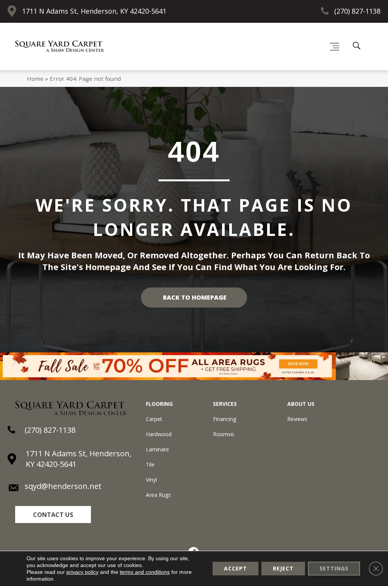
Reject (283, 568)
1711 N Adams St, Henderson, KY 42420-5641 (94, 11)
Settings (334, 568)
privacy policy (82, 572)
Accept (235, 568)
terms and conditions (145, 572)
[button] (53, 514)
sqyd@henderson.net (63, 486)
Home (35, 78)
